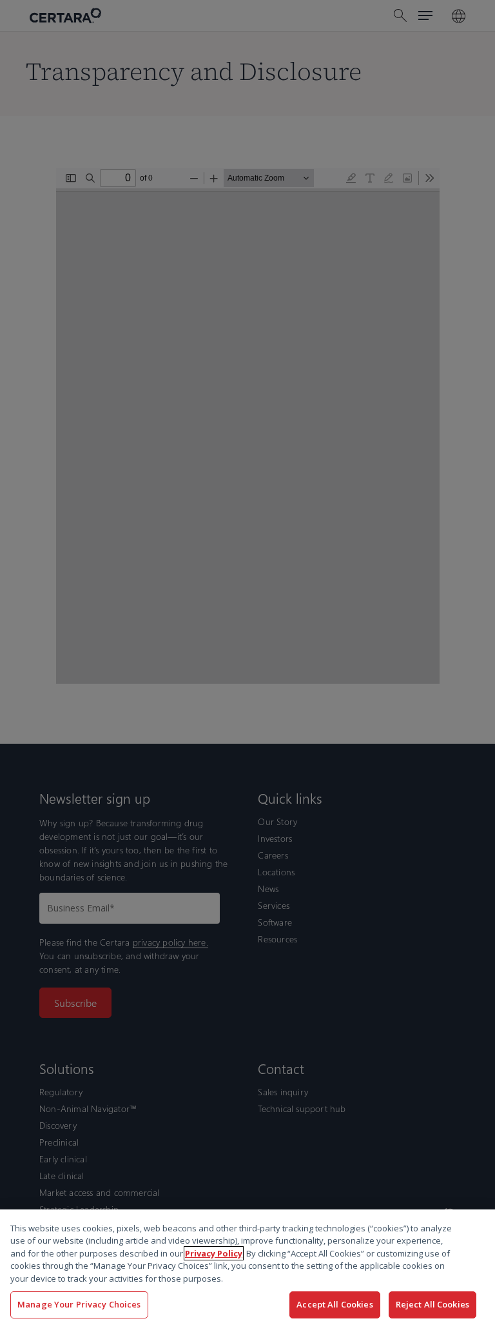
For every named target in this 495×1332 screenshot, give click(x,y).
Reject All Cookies (432, 1304)
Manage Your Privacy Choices (79, 1304)
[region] (247, 1270)
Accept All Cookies (334, 1304)
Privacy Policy (213, 1253)
